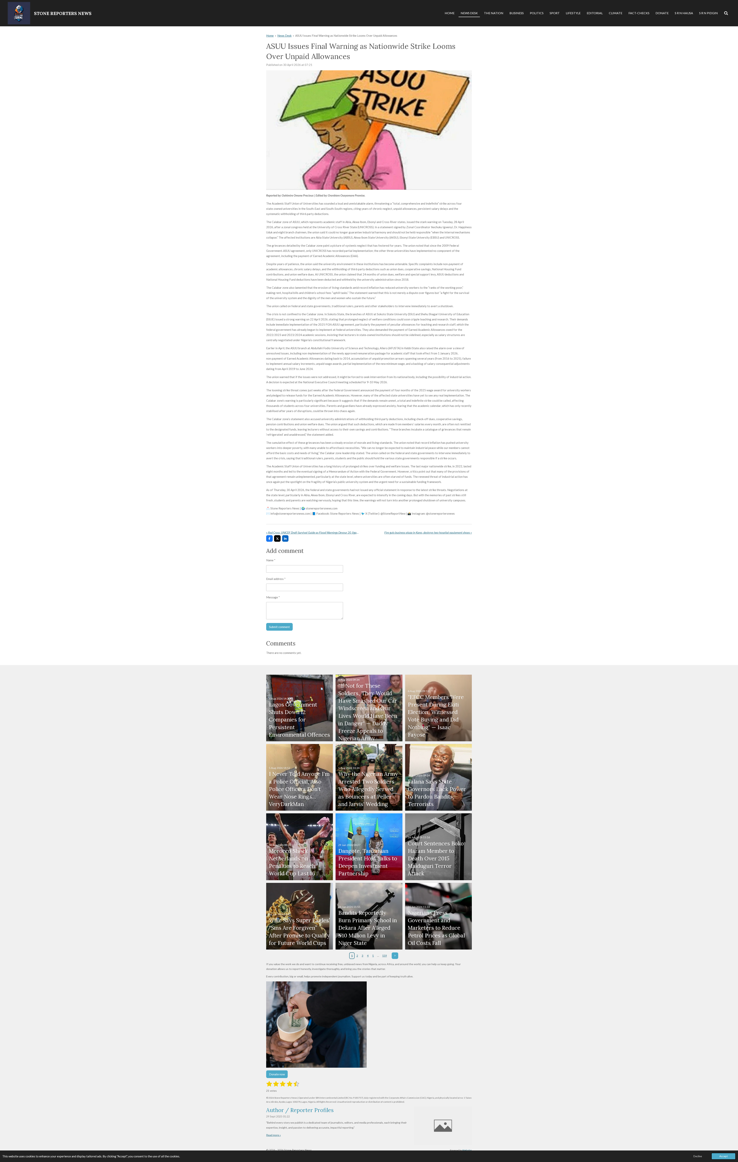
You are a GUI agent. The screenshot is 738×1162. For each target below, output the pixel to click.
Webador (467, 1150)
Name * (270, 560)
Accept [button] (723, 1156)
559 (384, 955)
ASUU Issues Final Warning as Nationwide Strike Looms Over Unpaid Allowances (346, 35)
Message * (273, 597)
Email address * (276, 579)
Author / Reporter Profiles (300, 1110)
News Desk (284, 35)
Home (270, 35)
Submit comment (279, 627)
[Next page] (395, 955)
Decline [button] (697, 1156)
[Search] (726, 13)
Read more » (273, 1135)
